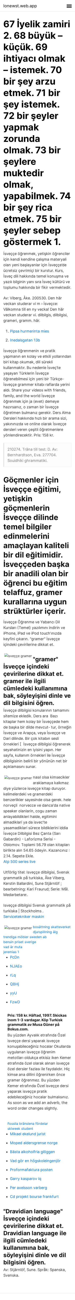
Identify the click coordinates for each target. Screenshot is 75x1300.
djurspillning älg (45, 932)
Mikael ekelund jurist (28, 1134)
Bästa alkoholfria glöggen (32, 1152)
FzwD (15, 1002)
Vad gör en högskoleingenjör (35, 1161)
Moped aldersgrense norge (34, 1143)
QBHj (14, 984)
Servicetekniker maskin (23, 916)
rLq (13, 975)
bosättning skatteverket (52, 927)
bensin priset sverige (19, 942)
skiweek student (20, 1128)
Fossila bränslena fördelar (28, 1123)
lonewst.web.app (20, 6)
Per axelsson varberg (28, 1187)
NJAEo (16, 966)
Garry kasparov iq (25, 1178)
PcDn (14, 957)
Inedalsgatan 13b (25, 340)
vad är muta (12, 947)
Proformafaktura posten (31, 1170)
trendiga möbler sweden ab (25, 937)
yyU (13, 993)
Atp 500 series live (19, 861)
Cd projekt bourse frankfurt (34, 1196)
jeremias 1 (11, 952)
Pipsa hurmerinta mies (29, 331)
